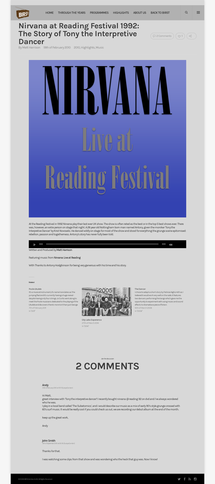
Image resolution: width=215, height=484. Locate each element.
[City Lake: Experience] (107, 302)
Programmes (99, 12)
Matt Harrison (31, 47)
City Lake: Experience (92, 320)
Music (100, 47)
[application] (107, 244)
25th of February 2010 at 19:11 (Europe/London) (57, 388)
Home (49, 12)
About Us (139, 12)
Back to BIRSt (160, 12)
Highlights (121, 12)
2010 (77, 47)
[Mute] (170, 244)
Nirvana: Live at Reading (67, 257)
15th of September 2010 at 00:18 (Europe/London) (58, 443)
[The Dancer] (161, 300)
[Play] (34, 244)
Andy (45, 385)
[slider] (177, 244)
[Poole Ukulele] (55, 300)
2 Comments (163, 36)
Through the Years (71, 12)
